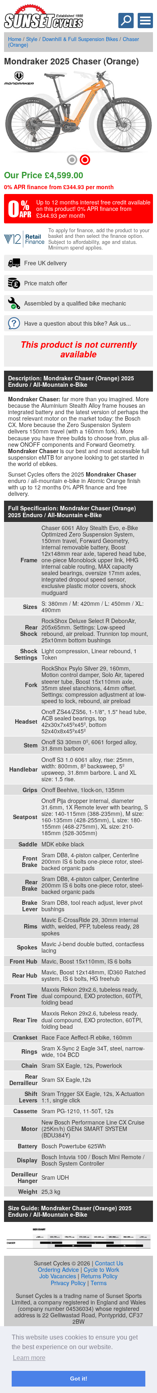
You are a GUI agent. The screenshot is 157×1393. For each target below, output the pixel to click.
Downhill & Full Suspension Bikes (80, 39)
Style (31, 39)
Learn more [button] (29, 1357)
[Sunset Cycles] (43, 26)
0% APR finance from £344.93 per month (59, 187)
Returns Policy (99, 1276)
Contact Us (109, 1263)
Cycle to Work (101, 1269)
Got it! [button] (78, 1378)
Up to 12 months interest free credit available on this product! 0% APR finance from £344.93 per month (93, 208)
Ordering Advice (58, 1269)
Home (14, 39)
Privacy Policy (68, 1283)
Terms (99, 1283)
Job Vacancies (57, 1276)
